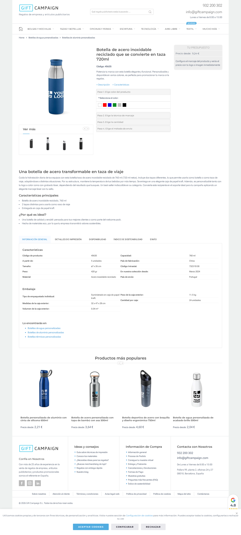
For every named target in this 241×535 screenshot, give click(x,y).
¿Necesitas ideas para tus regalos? (93, 460)
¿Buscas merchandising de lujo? (91, 464)
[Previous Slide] (84, 128)
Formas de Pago (135, 472)
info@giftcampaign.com (204, 12)
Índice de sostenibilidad (128, 239)
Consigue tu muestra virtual (140, 460)
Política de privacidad (136, 494)
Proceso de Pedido (137, 456)
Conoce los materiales (87, 456)
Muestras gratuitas (136, 475)
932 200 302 (212, 5)
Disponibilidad (97, 239)
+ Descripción (103, 84)
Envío (153, 239)
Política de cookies (162, 494)
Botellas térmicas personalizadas (44, 336)
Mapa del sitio (184, 494)
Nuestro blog (83, 472)
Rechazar (153, 526)
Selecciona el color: (108, 98)
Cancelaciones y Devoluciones (142, 468)
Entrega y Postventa (137, 464)
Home (21, 37)
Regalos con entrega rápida (89, 468)
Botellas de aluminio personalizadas (78, 37)
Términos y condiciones (87, 494)
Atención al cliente (61, 494)
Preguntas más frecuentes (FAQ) (143, 479)
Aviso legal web (112, 494)
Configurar (125, 526)
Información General (34, 239)
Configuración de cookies (139, 515)
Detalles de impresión (68, 239)
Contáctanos (203, 494)
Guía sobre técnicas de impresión (92, 452)
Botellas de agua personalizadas (43, 37)
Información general (137, 452)
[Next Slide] (87, 128)
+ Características (120, 84)
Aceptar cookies (90, 526)
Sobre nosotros (39, 494)
